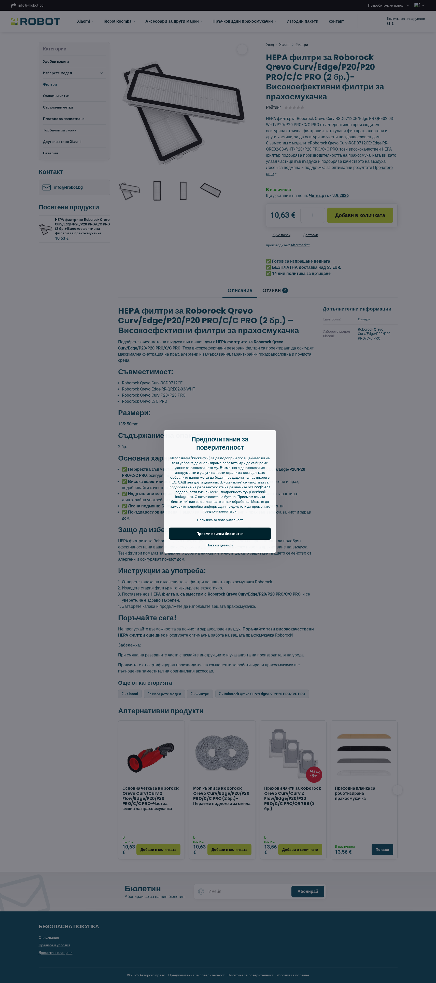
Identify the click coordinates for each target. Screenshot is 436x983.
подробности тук (189, 492)
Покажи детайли (219, 545)
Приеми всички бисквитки (220, 534)
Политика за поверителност (220, 520)
